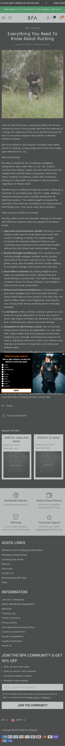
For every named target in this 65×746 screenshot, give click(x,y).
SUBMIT (16, 391)
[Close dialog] (63, 354)
